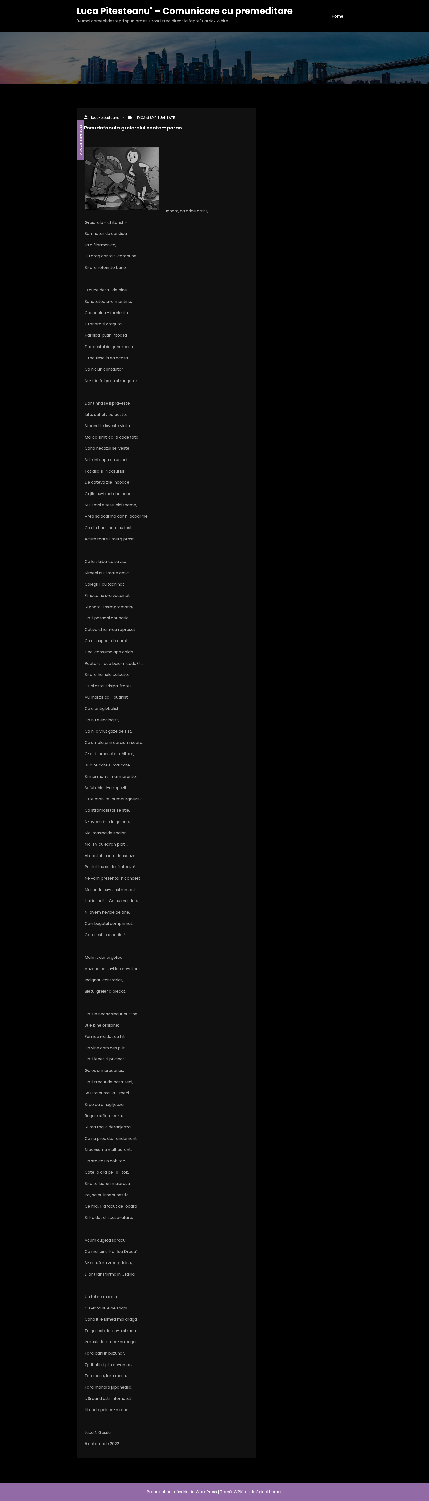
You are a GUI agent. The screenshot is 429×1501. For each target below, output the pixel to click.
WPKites (242, 1492)
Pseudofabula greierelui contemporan (133, 127)
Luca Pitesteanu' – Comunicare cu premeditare (185, 11)
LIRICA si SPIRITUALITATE (155, 117)
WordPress (206, 1492)
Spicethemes (269, 1492)
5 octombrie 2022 (80, 140)
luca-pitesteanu (105, 117)
